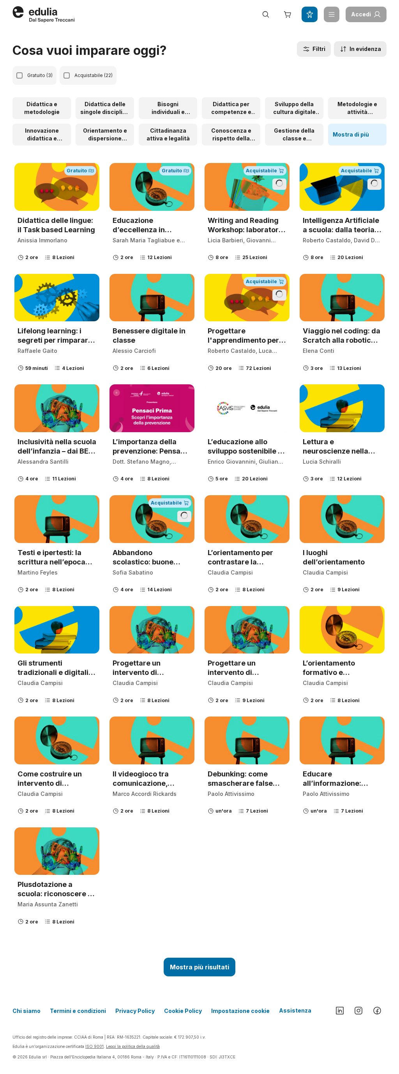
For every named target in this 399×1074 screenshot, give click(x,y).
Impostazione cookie (240, 1010)
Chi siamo (26, 1010)
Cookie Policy (183, 1010)
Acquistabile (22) (93, 75)
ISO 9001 (94, 1046)
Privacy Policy (135, 1010)
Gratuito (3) (40, 75)
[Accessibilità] (309, 14)
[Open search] (266, 14)
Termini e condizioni (78, 1010)
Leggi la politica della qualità (133, 1046)
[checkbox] (19, 75)
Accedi (361, 14)
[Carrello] (287, 14)
